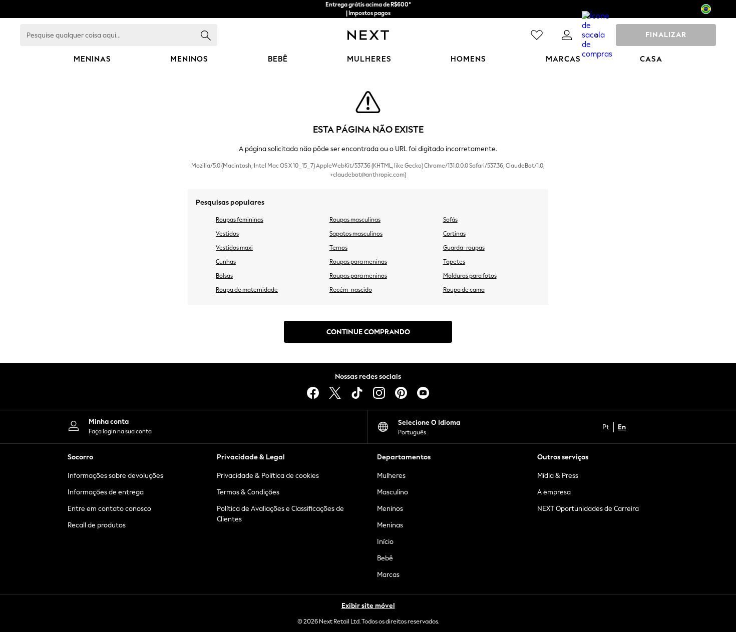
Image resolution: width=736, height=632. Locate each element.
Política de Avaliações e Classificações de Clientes (280, 513)
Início (385, 541)
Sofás (450, 219)
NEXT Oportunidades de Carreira (588, 508)
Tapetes (454, 261)
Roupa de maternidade (247, 289)
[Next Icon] (368, 35)
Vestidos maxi (234, 247)
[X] (335, 393)
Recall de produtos (97, 525)
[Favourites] (537, 35)
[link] (567, 35)
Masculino (392, 492)
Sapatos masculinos (356, 233)
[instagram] (379, 393)
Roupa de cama (464, 289)
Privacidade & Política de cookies (268, 475)
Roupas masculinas (355, 219)
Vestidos (227, 233)
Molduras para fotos (470, 275)
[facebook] (313, 393)
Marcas (388, 574)
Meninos (390, 508)
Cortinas (454, 233)
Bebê (385, 558)
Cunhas (226, 261)
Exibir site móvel (368, 605)
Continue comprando (368, 332)
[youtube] (423, 393)
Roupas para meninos (358, 275)
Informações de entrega (106, 492)
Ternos (338, 247)
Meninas (390, 525)
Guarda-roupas (464, 247)
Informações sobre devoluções (115, 475)
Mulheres (391, 475)
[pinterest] (401, 393)
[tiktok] (357, 393)
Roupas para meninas (358, 261)
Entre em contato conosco (109, 508)
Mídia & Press (557, 475)
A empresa (554, 492)
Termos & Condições (248, 492)
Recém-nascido (350, 289)
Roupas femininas (239, 219)
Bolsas (224, 275)
